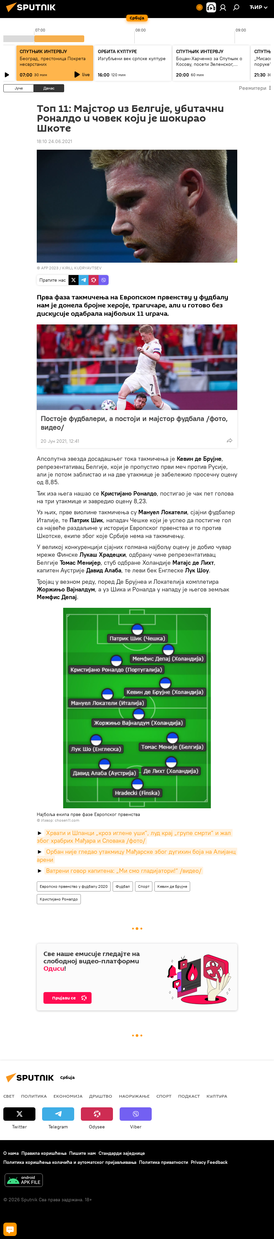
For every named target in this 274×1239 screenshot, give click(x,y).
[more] (229, 440)
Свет (8, 1096)
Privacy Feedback (209, 1162)
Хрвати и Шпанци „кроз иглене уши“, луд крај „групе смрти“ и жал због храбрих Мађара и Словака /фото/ (135, 836)
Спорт (143, 886)
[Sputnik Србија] (32, 13)
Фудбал (123, 886)
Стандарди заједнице (122, 1153)
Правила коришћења (43, 1153)
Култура (217, 1096)
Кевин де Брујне (172, 886)
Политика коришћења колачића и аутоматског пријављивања (69, 1162)
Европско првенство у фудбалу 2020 (74, 886)
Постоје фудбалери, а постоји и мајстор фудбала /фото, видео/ (134, 422)
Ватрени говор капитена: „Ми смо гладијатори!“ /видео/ (123, 870)
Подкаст (189, 1096)
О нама (11, 1153)
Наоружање (134, 1096)
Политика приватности (163, 1162)
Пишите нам (82, 1153)
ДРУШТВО (100, 1096)
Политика (34, 1096)
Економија (68, 1096)
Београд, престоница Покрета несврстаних (53, 61)
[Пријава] (223, 7)
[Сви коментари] (10, 1229)
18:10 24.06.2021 (54, 141)
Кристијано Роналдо (59, 899)
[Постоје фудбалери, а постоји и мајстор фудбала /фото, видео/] (137, 367)
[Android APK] (23, 1181)
